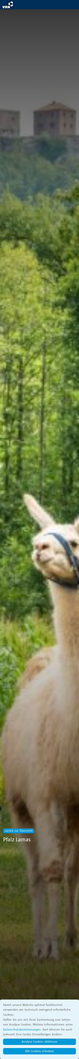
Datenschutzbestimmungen (22, 1029)
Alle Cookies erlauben (39, 1051)
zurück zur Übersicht (19, 830)
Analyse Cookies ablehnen (39, 1041)
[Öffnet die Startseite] (7, 5)
